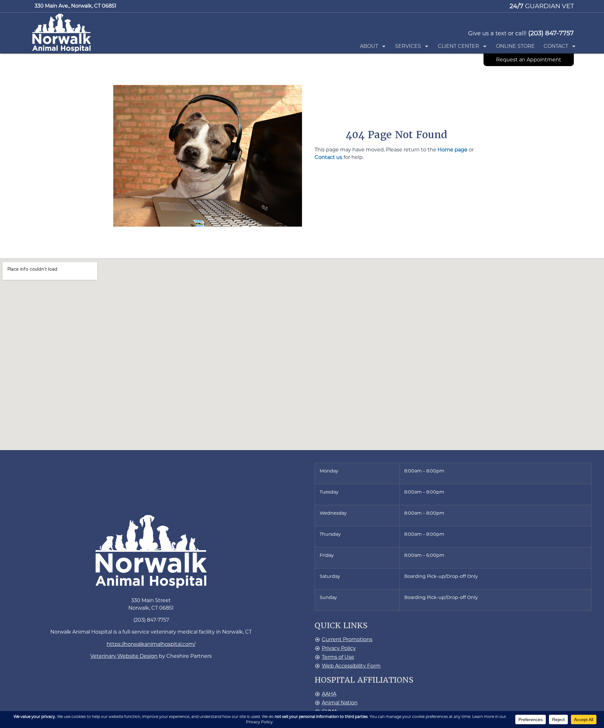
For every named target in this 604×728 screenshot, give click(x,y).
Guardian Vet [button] (542, 6)
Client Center (458, 46)
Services (408, 46)
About (369, 46)
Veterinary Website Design (124, 656)
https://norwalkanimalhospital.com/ (151, 644)
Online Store (515, 46)
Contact (556, 46)
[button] (61, 33)
